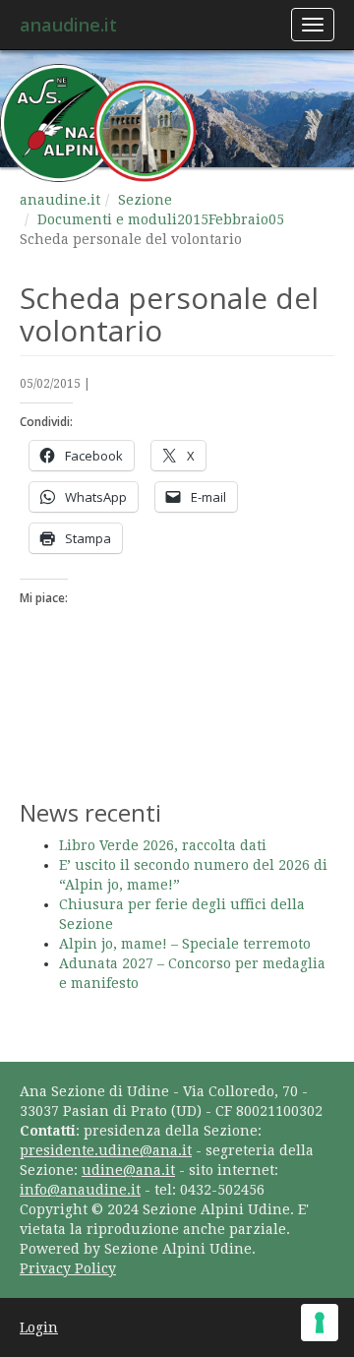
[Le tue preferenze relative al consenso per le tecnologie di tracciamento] (319, 1322)
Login (39, 1327)
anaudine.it (68, 24)
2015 (192, 219)
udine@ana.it (128, 1170)
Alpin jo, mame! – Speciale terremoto (185, 944)
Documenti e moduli (107, 219)
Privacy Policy (68, 1268)
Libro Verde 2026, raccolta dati (162, 845)
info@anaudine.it (80, 1190)
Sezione (145, 200)
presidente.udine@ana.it (106, 1150)
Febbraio (238, 219)
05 (276, 219)
